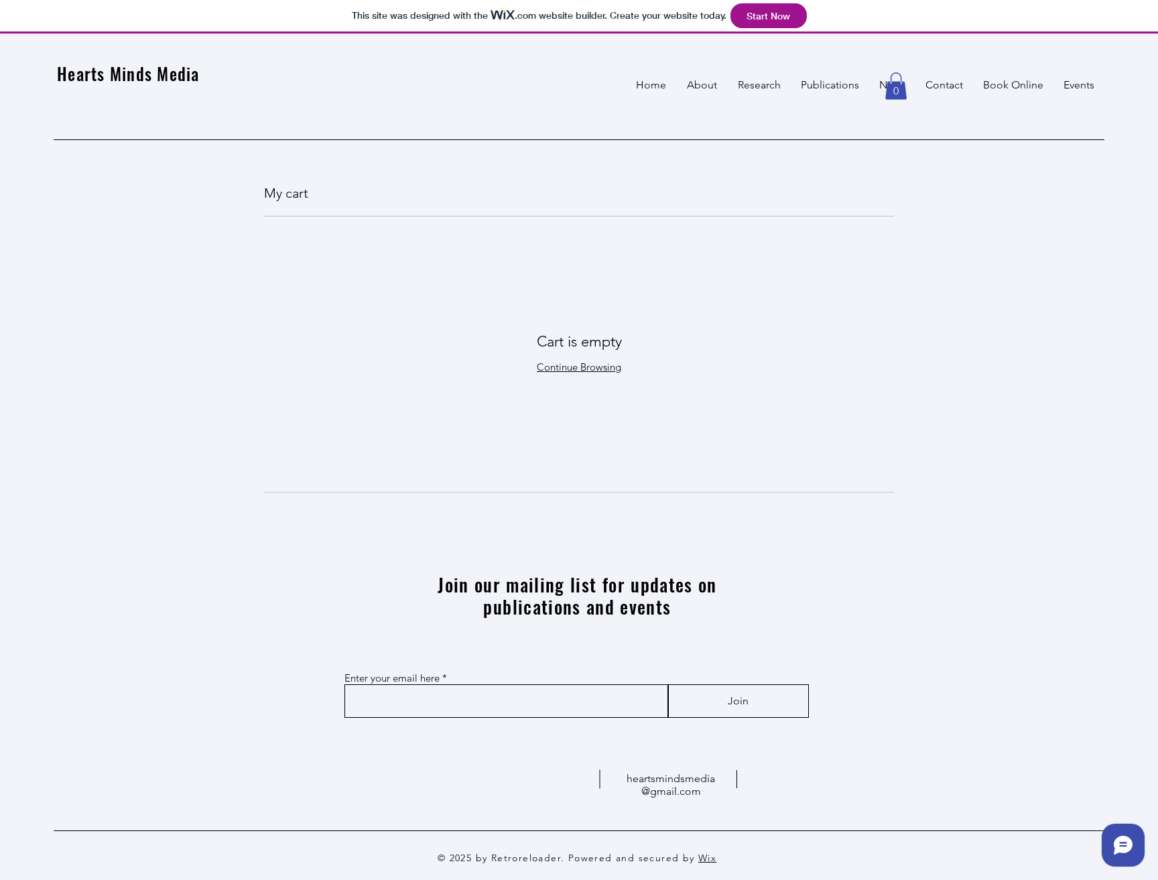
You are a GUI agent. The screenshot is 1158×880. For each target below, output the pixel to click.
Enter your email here (392, 678)
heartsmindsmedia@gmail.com (671, 785)
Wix (707, 858)
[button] (896, 86)
